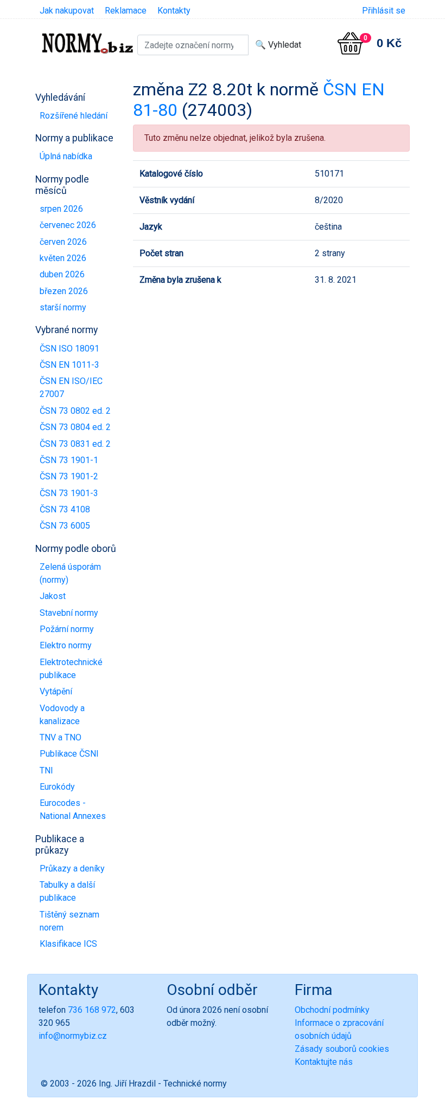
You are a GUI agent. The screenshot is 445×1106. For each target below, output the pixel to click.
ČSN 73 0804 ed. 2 (75, 427)
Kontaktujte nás (324, 1062)
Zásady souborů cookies (342, 1049)
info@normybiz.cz (73, 1036)
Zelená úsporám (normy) (70, 573)
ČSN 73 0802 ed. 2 (75, 411)
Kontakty (173, 10)
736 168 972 (92, 1010)
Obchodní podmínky (332, 1010)
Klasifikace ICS (68, 944)
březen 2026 (64, 291)
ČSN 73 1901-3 (69, 493)
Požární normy (67, 629)
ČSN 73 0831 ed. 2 (75, 444)
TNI (46, 770)
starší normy (63, 307)
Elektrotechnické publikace (71, 668)
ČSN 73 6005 (65, 526)
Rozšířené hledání (73, 115)
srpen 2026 (61, 209)
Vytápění (56, 691)
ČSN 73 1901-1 (69, 460)
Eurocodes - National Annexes (73, 809)
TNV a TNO (60, 737)
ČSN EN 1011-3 (69, 365)
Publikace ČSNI (69, 754)
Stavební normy (69, 613)
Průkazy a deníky (72, 868)
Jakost (53, 596)
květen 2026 (63, 258)
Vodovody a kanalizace (62, 714)
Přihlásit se (383, 10)
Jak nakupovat (67, 10)
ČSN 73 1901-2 (69, 476)
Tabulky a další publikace (67, 891)
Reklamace (126, 10)
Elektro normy (66, 645)
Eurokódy (57, 787)
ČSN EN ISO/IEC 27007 (71, 387)
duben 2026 (62, 274)
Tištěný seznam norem (69, 921)
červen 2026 (63, 242)
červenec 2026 (68, 225)
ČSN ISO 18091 (69, 348)
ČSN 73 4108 (65, 509)
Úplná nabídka (66, 156)
